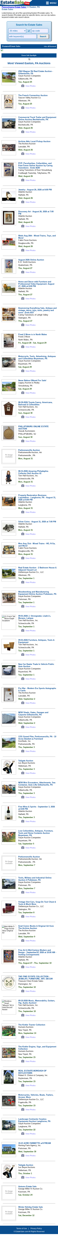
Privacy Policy (36, 1228)
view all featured (50, 46)
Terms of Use (21, 1228)
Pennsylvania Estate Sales (14, 7)
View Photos (30, 86)
